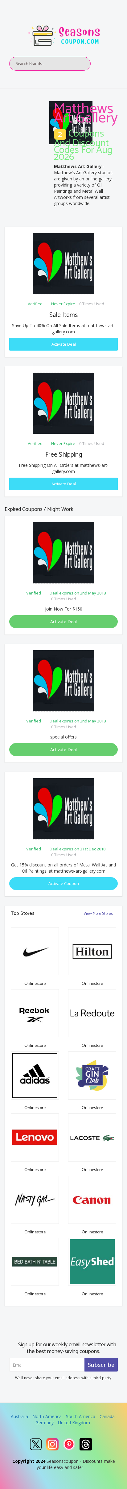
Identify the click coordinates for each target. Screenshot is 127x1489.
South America (80, 1416)
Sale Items (63, 315)
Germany (44, 1422)
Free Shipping (63, 455)
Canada (107, 1416)
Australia (19, 1416)
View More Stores (99, 914)
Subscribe (101, 1364)
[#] (36, 1444)
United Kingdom (74, 1422)
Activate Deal (63, 344)
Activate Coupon (63, 883)
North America (47, 1416)
